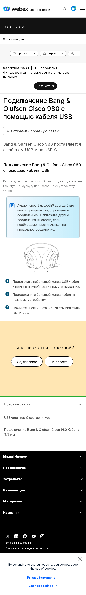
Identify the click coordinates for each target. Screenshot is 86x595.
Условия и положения (19, 542)
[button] (73, 8)
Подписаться (46, 86)
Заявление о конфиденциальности (27, 548)
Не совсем (58, 362)
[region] (43, 574)
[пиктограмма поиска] (65, 9)
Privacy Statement (41, 577)
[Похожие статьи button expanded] (80, 405)
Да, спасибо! (27, 362)
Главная (7, 26)
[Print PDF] (30, 86)
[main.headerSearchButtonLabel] (64, 8)
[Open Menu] (82, 8)
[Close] (80, 559)
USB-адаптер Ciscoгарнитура (27, 418)
